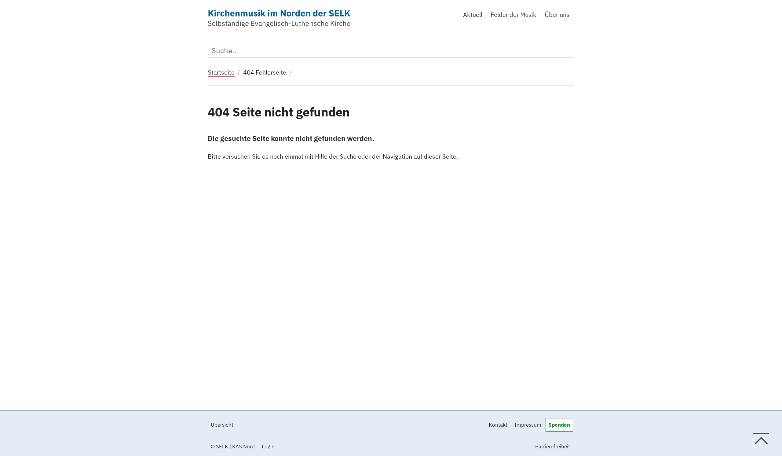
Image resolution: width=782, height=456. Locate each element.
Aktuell (472, 14)
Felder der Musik (513, 14)
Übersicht (222, 424)
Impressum (527, 424)
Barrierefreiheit (552, 446)
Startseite (221, 72)
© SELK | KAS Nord (233, 446)
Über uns (557, 14)
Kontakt (498, 424)
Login (268, 446)
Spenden (559, 424)
